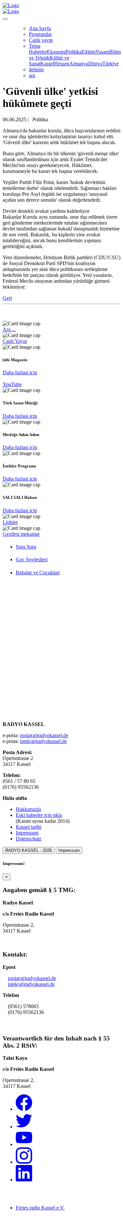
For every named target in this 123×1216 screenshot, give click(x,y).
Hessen (61, 63)
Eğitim (88, 52)
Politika (74, 52)
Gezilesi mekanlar (21, 534)
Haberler (38, 52)
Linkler (10, 522)
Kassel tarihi (28, 827)
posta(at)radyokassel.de (44, 735)
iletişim (36, 69)
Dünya (95, 63)
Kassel (47, 63)
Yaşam (102, 52)
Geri (7, 298)
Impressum (27, 833)
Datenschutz (28, 838)
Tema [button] (34, 46)
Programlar (40, 34)
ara (32, 75)
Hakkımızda (28, 809)
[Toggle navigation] (5, 19)
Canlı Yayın (15, 341)
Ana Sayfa (40, 28)
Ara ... (9, 329)
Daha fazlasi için (20, 372)
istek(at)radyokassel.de (43, 741)
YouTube (12, 384)
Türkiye (110, 63)
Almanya (78, 63)
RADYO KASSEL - (28, 850)
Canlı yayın (41, 40)
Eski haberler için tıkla (39, 815)
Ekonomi (56, 52)
